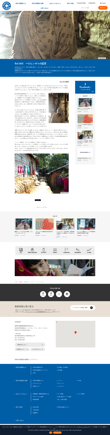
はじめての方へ (82, 3)
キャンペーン (61, 383)
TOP (3, 13)
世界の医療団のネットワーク (40, 370)
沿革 (34, 373)
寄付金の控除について (63, 407)
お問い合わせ (44, 8)
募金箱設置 (36, 399)
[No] (108, 430)
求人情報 (60, 370)
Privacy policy (57, 432)
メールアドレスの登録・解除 (80, 307)
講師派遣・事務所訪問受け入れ (41, 393)
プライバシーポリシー (83, 427)
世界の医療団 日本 (38, 367)
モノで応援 (60, 393)
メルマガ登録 (81, 393)
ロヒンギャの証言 (64, 81)
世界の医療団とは (21, 3)
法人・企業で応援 (62, 399)
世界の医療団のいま (38, 380)
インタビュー (61, 386)
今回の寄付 (36, 410)
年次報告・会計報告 (63, 367)
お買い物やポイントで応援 (64, 396)
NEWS (7, 13)
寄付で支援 (70, 3)
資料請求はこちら (20, 349)
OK (50, 432)
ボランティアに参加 (38, 396)
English (104, 3)
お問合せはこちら (21, 344)
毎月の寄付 (36, 407)
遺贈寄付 (35, 412)
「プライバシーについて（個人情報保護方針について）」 (37, 311)
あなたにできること (55, 3)
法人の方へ (93, 3)
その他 (79, 380)
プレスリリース (37, 383)
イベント (60, 380)
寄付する (103, 8)
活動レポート (36, 386)
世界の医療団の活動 (37, 3)
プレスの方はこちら (36, 349)
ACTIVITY (13, 13)
